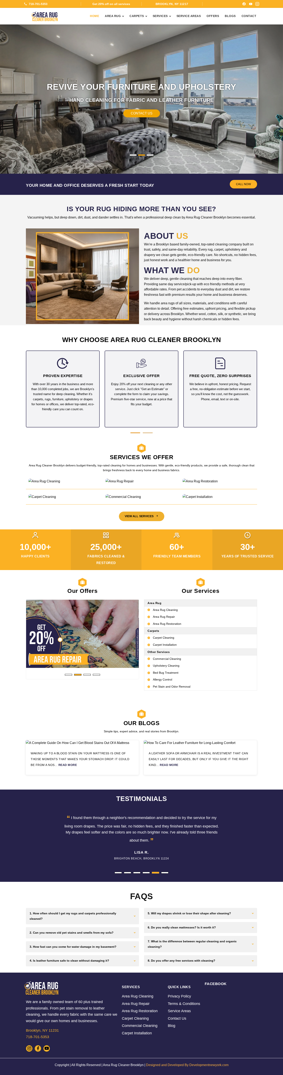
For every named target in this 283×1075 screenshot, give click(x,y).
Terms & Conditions (184, 1004)
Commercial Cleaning (167, 658)
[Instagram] (257, 4)
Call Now (143, 113)
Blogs (230, 16)
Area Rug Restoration (167, 623)
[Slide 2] (141, 155)
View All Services (139, 516)
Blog (171, 1026)
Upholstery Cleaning (166, 665)
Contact (249, 16)
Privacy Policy (179, 996)
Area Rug (113, 16)
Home (94, 16)
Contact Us (177, 1018)
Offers (213, 16)
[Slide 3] (150, 155)
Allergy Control (162, 679)
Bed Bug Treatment (165, 672)
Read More (67, 765)
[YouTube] (251, 4)
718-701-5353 (38, 4)
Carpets (136, 16)
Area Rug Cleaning (165, 610)
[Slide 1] (133, 155)
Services (160, 16)
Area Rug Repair (164, 616)
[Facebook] (244, 4)
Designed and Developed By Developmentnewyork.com (187, 1065)
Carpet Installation (165, 644)
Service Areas (189, 16)
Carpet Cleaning (163, 637)
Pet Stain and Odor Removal (171, 686)
